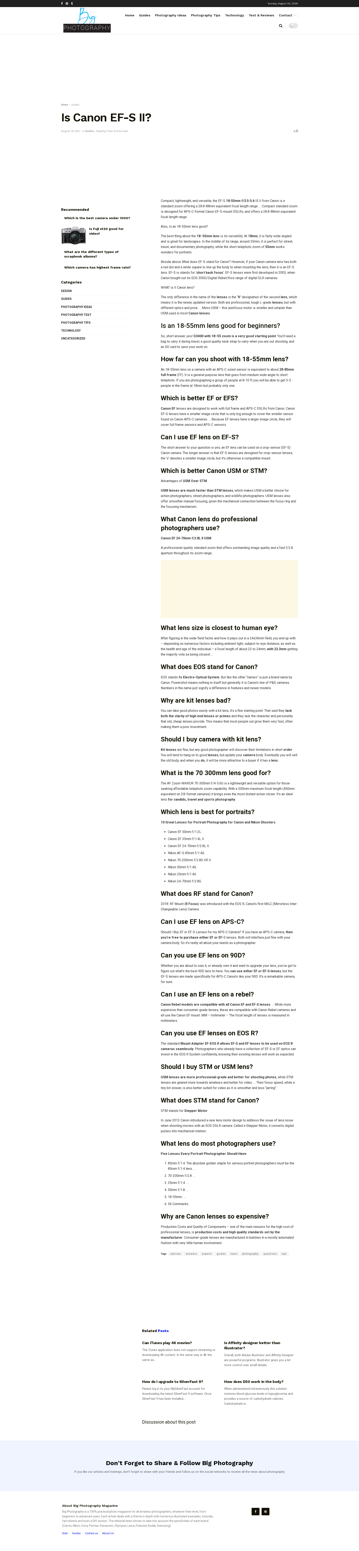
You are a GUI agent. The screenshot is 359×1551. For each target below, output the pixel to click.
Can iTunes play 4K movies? (167, 1343)
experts (207, 1253)
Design (66, 291)
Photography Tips (205, 15)
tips (284, 1253)
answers (191, 1253)
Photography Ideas (170, 15)
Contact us (91, 1533)
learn (234, 1253)
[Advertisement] (179, 69)
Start (65, 1533)
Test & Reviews (261, 15)
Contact (285, 15)
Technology (234, 15)
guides (221, 1253)
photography (250, 1253)
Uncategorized (73, 338)
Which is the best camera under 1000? (97, 218)
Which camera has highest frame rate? (97, 267)
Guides (144, 15)
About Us (108, 1533)
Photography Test (76, 314)
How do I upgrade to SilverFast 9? (172, 1381)
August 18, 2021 (70, 131)
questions (270, 1253)
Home (129, 15)
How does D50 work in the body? (253, 1381)
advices (175, 1253)
